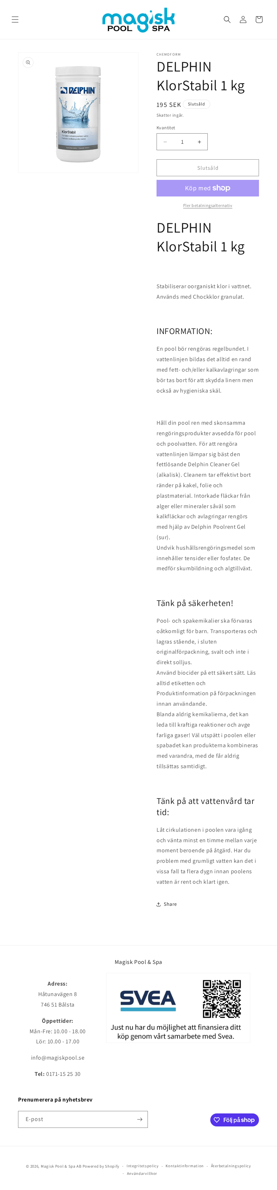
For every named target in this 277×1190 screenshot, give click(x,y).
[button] (15, 19)
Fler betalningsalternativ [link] (208, 205)
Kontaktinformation (185, 1165)
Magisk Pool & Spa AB (61, 1166)
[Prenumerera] (140, 1119)
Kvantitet (166, 128)
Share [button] (170, 904)
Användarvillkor (142, 1173)
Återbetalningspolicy (231, 1165)
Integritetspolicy (143, 1165)
